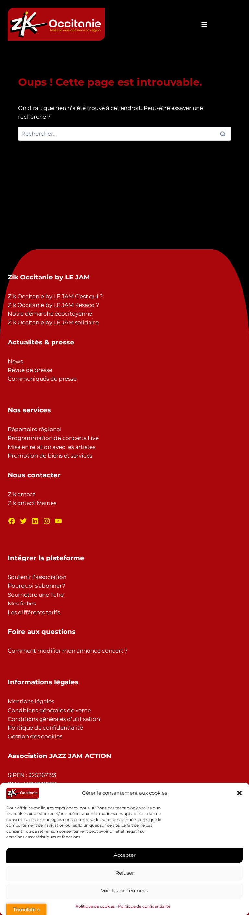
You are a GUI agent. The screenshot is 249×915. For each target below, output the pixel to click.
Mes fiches (22, 603)
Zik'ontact (21, 494)
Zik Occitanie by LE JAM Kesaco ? (53, 305)
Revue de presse (30, 370)
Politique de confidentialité (144, 906)
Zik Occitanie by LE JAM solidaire (53, 322)
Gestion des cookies (35, 736)
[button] (239, 793)
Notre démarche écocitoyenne (50, 313)
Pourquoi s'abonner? (36, 586)
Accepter (125, 855)
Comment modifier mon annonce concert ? (68, 651)
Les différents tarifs (34, 612)
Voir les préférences (124, 891)
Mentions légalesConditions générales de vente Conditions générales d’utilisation (54, 710)
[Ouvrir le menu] (204, 24)
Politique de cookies (95, 906)
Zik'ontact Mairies (32, 503)
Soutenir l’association (37, 577)
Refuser (124, 873)
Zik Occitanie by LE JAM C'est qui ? (55, 296)
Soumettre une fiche (36, 595)
